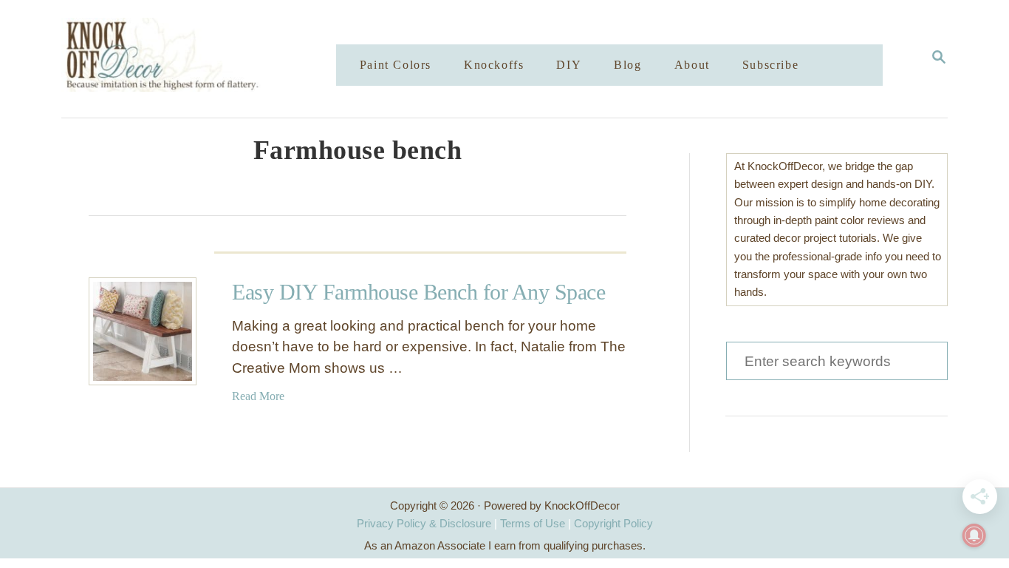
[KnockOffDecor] (209, 59)
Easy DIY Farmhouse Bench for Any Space (418, 292)
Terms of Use (532, 523)
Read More (258, 396)
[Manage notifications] (974, 535)
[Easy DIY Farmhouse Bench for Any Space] (142, 331)
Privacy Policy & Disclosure (424, 523)
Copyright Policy (613, 523)
